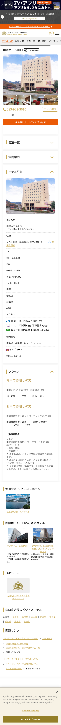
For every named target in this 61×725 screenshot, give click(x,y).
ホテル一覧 (47, 638)
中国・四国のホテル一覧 (17, 643)
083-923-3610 (16, 109)
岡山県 (34, 616)
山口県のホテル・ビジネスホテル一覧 (23, 647)
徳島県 (52, 616)
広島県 (43, 616)
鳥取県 (16, 616)
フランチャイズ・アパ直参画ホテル (22, 664)
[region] (30, 42)
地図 (12, 115)
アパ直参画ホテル (14, 668)
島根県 (25, 616)
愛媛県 (17, 621)
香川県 (8, 621)
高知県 (27, 621)
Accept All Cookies (30, 719)
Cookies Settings (30, 710)
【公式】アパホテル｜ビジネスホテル (20, 638)
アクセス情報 (50, 109)
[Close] (57, 691)
